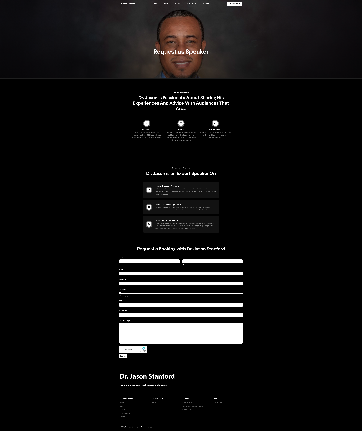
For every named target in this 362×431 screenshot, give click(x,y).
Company (122, 279)
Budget (121, 300)
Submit (123, 356)
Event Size (122, 289)
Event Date (123, 310)
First (120, 264)
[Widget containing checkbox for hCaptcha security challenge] (133, 349)
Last (183, 264)
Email (121, 269)
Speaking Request (125, 321)
